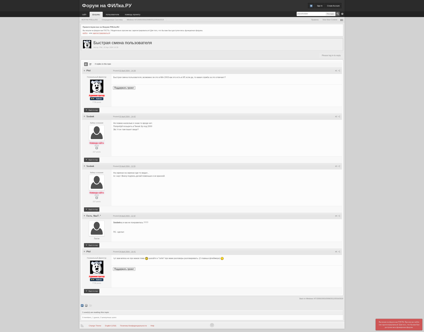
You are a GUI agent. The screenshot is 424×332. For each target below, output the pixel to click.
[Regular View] (86, 64)
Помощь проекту (132, 14)
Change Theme (95, 326)
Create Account (333, 6)
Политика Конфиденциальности (133, 326)
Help (152, 326)
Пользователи (112, 14)
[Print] (86, 305)
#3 (336, 166)
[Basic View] (90, 64)
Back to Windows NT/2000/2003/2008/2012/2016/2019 (321, 299)
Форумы (96, 14)
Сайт (84, 14)
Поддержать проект (124, 88)
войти (85, 33)
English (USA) (110, 326)
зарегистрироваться (101, 33)
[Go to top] (212, 325)
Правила (314, 20)
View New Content (329, 20)
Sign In (319, 6)
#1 (336, 71)
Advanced (342, 14)
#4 (336, 216)
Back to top (93, 110)
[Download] (90, 305)
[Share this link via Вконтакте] (82, 305)
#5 (336, 252)
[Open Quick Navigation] (341, 20)
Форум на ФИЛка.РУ (107, 5)
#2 (336, 117)
